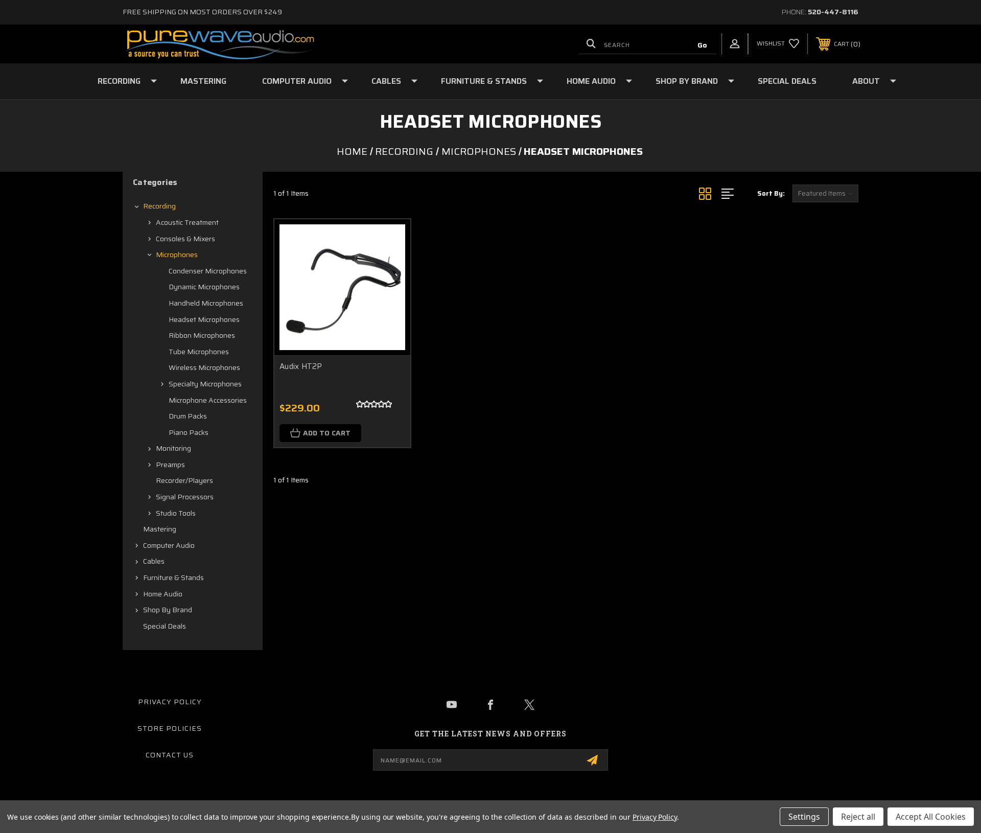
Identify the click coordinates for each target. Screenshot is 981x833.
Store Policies (169, 728)
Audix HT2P (300, 367)
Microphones (177, 254)
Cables (386, 81)
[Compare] (390, 292)
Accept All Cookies (931, 816)
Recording (119, 81)
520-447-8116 (833, 11)
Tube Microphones (199, 351)
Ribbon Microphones (202, 335)
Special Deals (787, 81)
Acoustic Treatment (187, 222)
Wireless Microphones (204, 367)
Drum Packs (188, 416)
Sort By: (771, 193)
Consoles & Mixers (185, 238)
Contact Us (170, 754)
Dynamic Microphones (204, 286)
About (866, 81)
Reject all (858, 816)
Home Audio (591, 81)
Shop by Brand (687, 81)
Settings (804, 816)
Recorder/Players (184, 480)
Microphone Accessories (208, 400)
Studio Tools (176, 513)
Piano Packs (188, 432)
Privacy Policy (170, 701)
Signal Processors (185, 496)
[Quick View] (390, 239)
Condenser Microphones (208, 270)
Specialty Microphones (205, 383)
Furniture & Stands (484, 81)
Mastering (203, 81)
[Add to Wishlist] (390, 266)
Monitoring (173, 448)
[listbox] (825, 193)
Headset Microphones (204, 319)
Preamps (170, 464)
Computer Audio (297, 81)
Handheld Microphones (206, 303)
